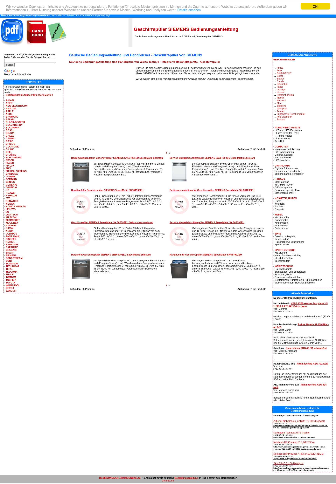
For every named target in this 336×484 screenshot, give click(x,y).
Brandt (280, 78)
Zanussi (281, 119)
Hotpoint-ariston (285, 95)
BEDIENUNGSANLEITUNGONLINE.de (120, 478)
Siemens (281, 106)
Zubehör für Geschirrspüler (291, 114)
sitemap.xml (168, 480)
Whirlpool (282, 108)
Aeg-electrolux (284, 116)
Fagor (280, 86)
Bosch (280, 76)
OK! (315, 6)
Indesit (280, 97)
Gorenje (281, 89)
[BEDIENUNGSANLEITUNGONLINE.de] (33, 46)
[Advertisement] (102, 94)
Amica (280, 67)
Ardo (279, 70)
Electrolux (282, 84)
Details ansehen (189, 9)
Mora (279, 103)
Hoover (281, 92)
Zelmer (280, 111)
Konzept (281, 100)
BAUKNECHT (284, 73)
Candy (280, 81)
